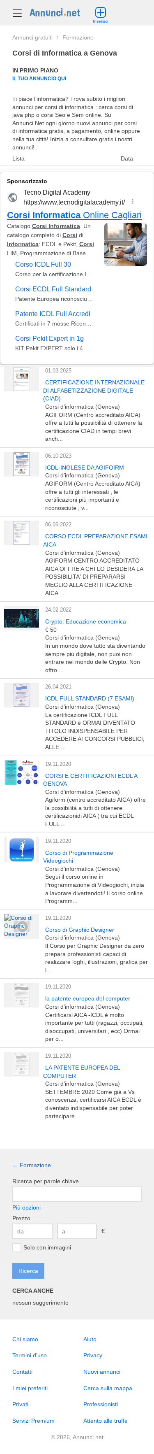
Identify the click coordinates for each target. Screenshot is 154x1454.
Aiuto (90, 1339)
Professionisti (100, 1404)
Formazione (78, 37)
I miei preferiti (30, 1388)
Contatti (22, 1371)
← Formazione (31, 1165)
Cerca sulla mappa (107, 1388)
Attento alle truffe (105, 1420)
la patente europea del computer (87, 998)
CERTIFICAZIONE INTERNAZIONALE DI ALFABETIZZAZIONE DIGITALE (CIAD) (94, 390)
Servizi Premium (33, 1420)
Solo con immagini (47, 1247)
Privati (20, 1404)
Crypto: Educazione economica (85, 621)
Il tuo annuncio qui (39, 78)
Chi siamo (25, 1339)
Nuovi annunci (101, 1371)
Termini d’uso (29, 1355)
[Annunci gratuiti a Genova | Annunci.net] (55, 12)
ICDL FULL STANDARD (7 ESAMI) (89, 698)
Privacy (92, 1355)
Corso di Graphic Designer (79, 929)
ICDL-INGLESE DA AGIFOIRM (84, 467)
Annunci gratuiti (32, 37)
